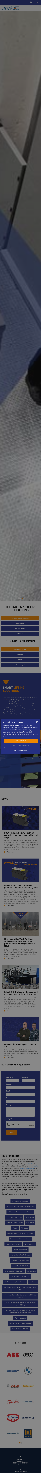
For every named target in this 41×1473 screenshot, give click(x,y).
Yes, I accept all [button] (21, 741)
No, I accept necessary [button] (21, 746)
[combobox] (37, 722)
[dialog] (20, 736)
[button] (20, 750)
